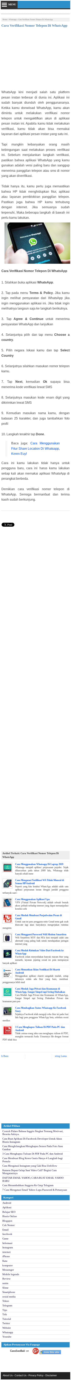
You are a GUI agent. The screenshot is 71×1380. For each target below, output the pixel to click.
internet (6, 1252)
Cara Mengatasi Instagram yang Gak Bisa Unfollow (29, 1165)
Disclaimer (51, 1375)
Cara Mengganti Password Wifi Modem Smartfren (40, 934)
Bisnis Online (9, 1216)
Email (5, 1229)
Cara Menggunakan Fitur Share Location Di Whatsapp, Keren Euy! (35, 448)
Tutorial (6, 1318)
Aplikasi (6, 1207)
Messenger (8, 1269)
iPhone (6, 1256)
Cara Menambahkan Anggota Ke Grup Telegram (27, 1185)
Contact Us (20, 1375)
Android (6, 1202)
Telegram (7, 1305)
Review (6, 1278)
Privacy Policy (35, 1375)
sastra (5, 1283)
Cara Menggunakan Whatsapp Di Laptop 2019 (39, 864)
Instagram (7, 1247)
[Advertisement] (35, 60)
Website (6, 1327)
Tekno (5, 1300)
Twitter (6, 1323)
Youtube (6, 1336)
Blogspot (7, 1220)
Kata (4, 1260)
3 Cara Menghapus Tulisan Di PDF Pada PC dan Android (32, 1153)
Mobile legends (10, 1274)
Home (5, 20)
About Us (8, 1375)
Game (5, 1238)
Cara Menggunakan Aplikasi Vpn (32, 899)
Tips (4, 1310)
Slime (5, 1287)
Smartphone (8, 1292)
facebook (7, 1234)
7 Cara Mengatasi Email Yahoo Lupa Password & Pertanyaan (34, 1189)
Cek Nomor (8, 1225)
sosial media (9, 1296)
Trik (4, 1314)
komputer (7, 1265)
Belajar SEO (8, 1211)
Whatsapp (13, 20)
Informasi (7, 1243)
